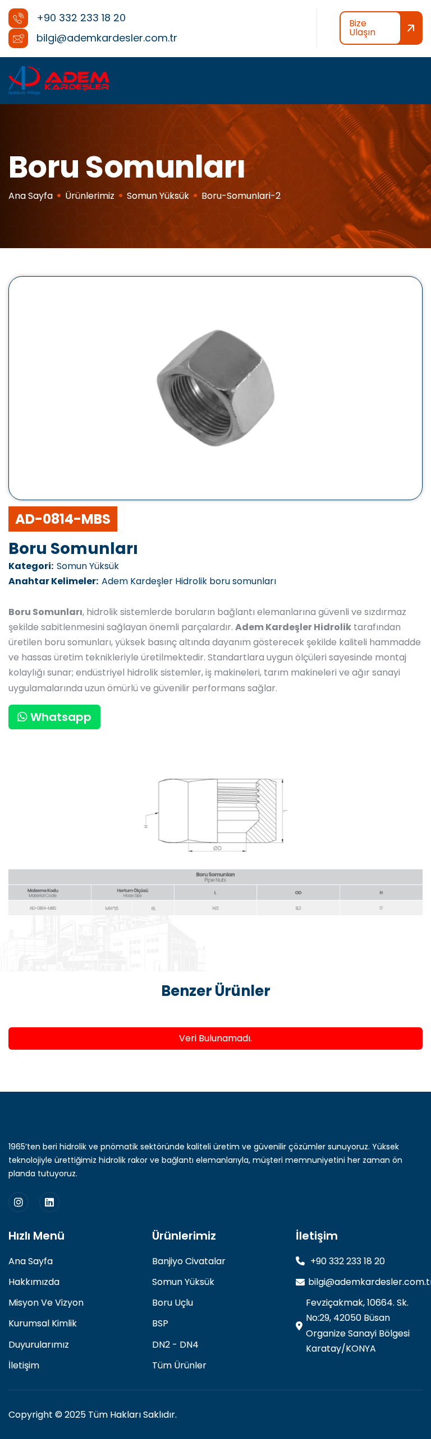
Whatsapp (59, 717)
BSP (160, 1323)
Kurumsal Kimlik (42, 1323)
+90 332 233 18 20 (346, 1261)
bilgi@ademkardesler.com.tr (365, 1281)
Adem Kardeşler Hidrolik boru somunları (142, 581)
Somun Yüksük (158, 195)
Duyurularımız (38, 1344)
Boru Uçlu (172, 1302)
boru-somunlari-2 (241, 195)
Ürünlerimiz (89, 195)
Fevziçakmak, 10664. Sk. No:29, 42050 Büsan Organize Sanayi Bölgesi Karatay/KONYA (358, 1325)
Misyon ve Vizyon (46, 1302)
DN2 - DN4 (175, 1344)
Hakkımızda (33, 1281)
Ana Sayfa (30, 195)
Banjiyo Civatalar (189, 1261)
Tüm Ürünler (179, 1365)
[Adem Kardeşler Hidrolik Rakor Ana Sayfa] (58, 81)
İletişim (23, 1365)
